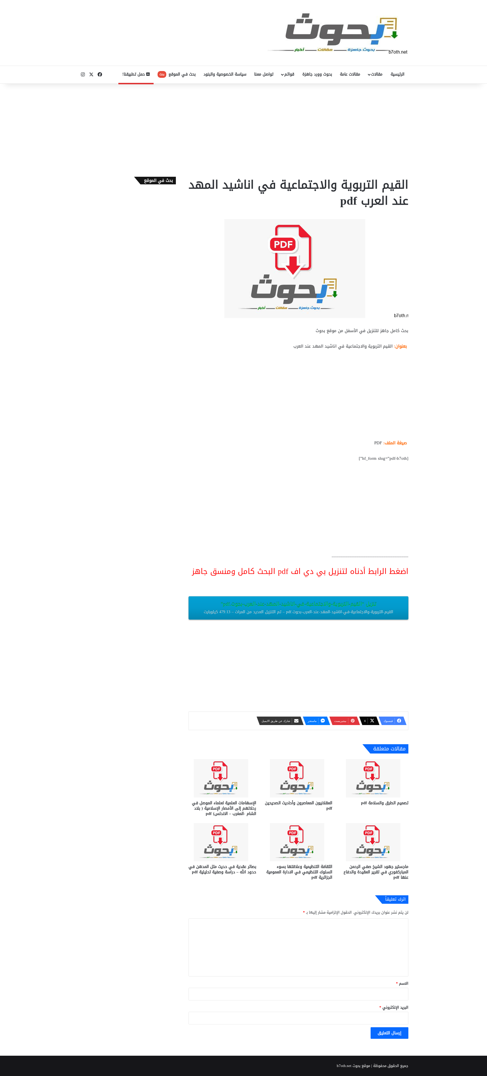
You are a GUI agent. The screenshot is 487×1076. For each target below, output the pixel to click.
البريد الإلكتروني (393, 1007)
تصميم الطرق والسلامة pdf (384, 803)
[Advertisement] (243, 128)
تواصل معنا (263, 74)
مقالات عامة (350, 74)
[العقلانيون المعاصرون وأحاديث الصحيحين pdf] (298, 778)
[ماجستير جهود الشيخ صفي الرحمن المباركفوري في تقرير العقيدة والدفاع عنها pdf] (374, 842)
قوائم (289, 74)
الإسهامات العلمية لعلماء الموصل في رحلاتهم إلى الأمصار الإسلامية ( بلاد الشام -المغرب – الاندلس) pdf (224, 808)
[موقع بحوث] (337, 32)
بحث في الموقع (178, 74)
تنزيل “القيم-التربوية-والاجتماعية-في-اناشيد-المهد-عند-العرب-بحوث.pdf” (298, 607)
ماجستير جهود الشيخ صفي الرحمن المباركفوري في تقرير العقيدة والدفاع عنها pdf (376, 872)
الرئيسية (397, 74)
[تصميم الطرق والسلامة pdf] (374, 778)
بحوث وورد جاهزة (317, 74)
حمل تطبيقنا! (134, 74)
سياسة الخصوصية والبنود (224, 74)
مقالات (376, 74)
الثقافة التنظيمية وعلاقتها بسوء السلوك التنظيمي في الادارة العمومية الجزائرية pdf (299, 872)
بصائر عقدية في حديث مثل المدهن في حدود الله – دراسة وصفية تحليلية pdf (222, 869)
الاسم (402, 983)
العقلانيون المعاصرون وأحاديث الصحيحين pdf (298, 805)
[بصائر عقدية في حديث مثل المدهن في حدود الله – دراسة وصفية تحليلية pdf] (222, 842)
